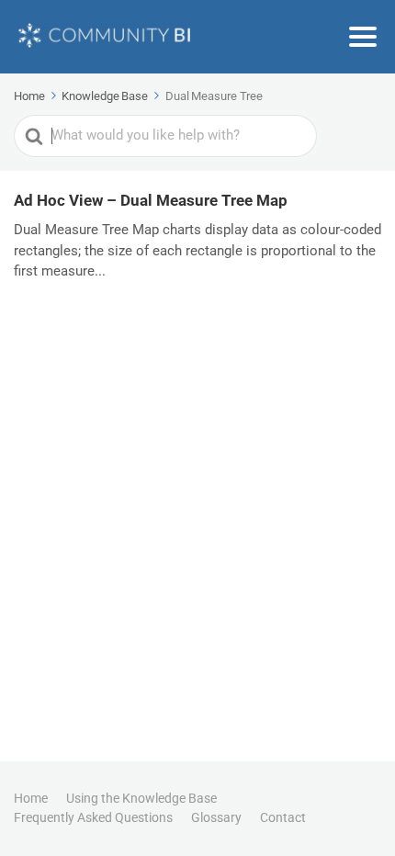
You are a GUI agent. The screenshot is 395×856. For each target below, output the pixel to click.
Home (31, 798)
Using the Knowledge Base (141, 798)
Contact (283, 817)
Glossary (216, 817)
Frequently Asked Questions (93, 817)
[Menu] (363, 37)
